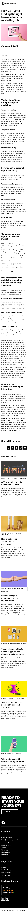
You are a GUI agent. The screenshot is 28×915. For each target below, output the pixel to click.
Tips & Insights (13, 478)
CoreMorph (7, 888)
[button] (25, 3)
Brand (3, 643)
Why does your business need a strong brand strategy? (12, 705)
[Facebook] (7, 899)
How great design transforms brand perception (9, 541)
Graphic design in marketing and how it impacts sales (10, 598)
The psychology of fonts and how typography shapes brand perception (12, 651)
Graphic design (6, 533)
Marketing (4, 478)
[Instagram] (3, 899)
